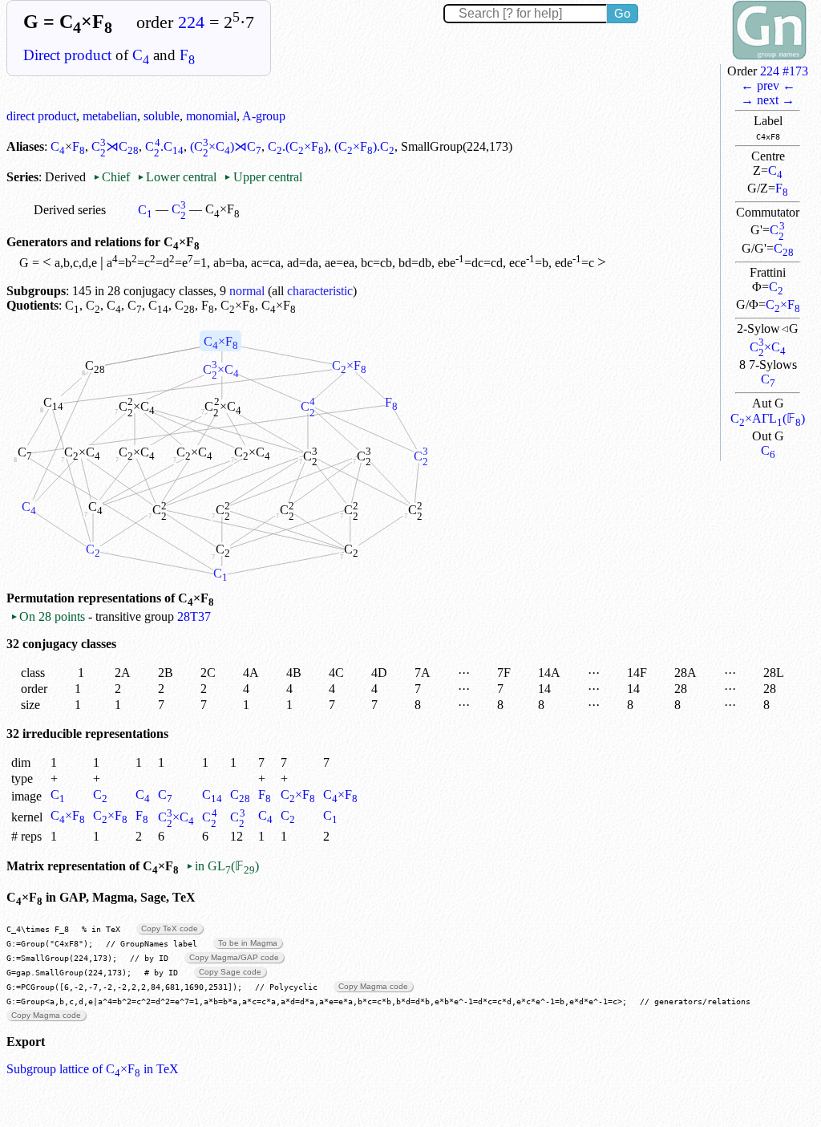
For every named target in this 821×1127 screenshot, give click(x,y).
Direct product (67, 55)
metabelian (110, 116)
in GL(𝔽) (222, 866)
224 (191, 22)
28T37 (194, 616)
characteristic (320, 291)
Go (622, 13)
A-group (263, 116)
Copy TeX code (169, 928)
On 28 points (47, 616)
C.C (164, 146)
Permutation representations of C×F (110, 598)
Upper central (262, 177)
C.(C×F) (298, 146)
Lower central (176, 177)
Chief (113, 177)
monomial (211, 116)
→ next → (768, 100)
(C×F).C (364, 146)
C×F (783, 304)
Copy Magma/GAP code (234, 957)
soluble (162, 116)
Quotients (32, 305)
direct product (41, 116)
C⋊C (115, 146)
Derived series (70, 210)
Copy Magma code (373, 986)
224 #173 (784, 71)
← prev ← (768, 85)
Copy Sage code (230, 971)
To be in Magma (247, 942)
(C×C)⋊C (225, 146)
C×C (768, 347)
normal (247, 291)
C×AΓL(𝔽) (767, 418)
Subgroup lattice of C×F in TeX (92, 1069)
